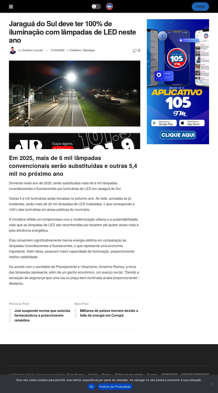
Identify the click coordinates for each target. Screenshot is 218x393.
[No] (213, 384)
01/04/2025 (58, 50)
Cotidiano (75, 50)
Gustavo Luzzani (32, 50)
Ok (91, 386)
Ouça (200, 6)
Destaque (89, 50)
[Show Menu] (11, 6)
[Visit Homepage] (109, 6)
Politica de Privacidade (115, 386)
